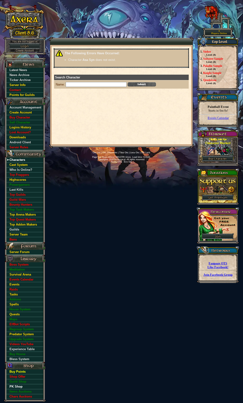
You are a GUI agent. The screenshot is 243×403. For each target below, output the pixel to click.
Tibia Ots (123, 152)
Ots (104, 152)
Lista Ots (134, 152)
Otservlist (112, 152)
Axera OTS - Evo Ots (121, 162)
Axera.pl (121, 159)
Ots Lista (145, 152)
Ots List (97, 152)
